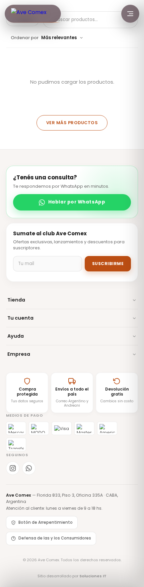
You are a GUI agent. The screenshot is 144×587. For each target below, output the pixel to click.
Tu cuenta (20, 318)
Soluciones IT (92, 576)
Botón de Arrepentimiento (45, 522)
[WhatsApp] (28, 468)
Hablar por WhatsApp (76, 202)
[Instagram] (12, 468)
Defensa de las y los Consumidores (54, 538)
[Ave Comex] (33, 13)
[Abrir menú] (130, 14)
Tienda (16, 300)
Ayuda (15, 336)
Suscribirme (108, 263)
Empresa (18, 354)
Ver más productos (72, 122)
